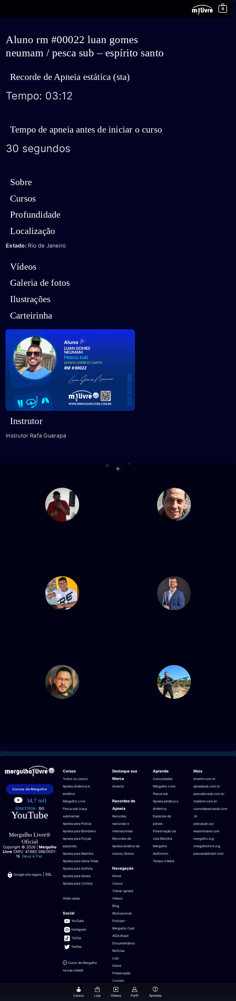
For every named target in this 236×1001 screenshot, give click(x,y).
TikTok (76, 938)
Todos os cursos (75, 779)
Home (116, 876)
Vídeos (117, 898)
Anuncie (118, 786)
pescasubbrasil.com (208, 854)
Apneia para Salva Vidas (80, 861)
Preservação (121, 973)
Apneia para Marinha (78, 854)
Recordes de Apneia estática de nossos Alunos (126, 846)
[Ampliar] (126, 333)
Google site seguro (27, 874)
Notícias (118, 951)
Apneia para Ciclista (77, 883)
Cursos (117, 883)
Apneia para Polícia (77, 824)
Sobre (116, 966)
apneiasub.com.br (206, 786)
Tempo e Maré (163, 861)
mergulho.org (203, 839)
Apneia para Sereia (76, 876)
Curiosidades (163, 779)
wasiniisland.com (206, 831)
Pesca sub (160, 794)
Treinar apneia (122, 891)
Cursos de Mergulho (29, 789)
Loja (115, 958)
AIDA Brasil (120, 936)
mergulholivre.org (206, 846)
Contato (118, 981)
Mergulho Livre (74, 801)
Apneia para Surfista (78, 868)
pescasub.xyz (203, 824)
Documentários (123, 943)
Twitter (76, 947)
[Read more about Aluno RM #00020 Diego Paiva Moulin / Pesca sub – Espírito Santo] (174, 592)
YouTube (29, 815)
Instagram (78, 929)
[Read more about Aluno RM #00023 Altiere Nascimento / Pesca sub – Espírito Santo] (174, 681)
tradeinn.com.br (205, 801)
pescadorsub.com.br (208, 794)
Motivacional (122, 913)
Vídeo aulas (71, 898)
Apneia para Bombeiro (79, 831)
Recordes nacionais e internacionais (122, 823)
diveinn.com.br (204, 779)
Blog (115, 906)
